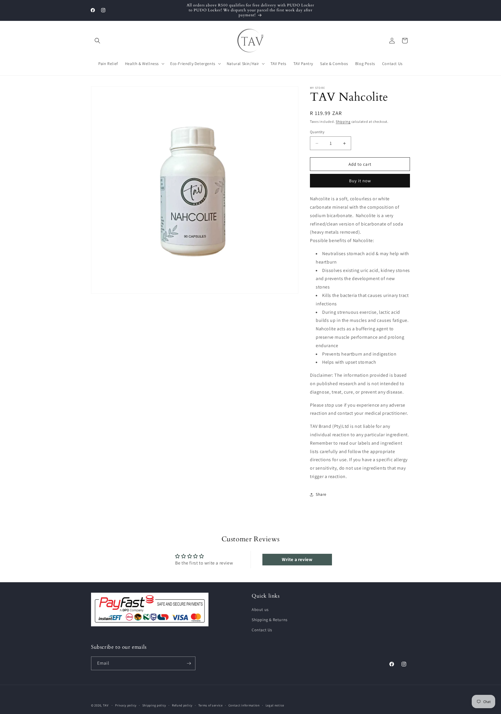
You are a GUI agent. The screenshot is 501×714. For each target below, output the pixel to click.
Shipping (343, 121)
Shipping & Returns (270, 619)
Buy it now (360, 180)
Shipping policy (154, 705)
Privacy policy (126, 705)
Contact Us (262, 629)
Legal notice (275, 705)
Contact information (244, 705)
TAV (106, 705)
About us (260, 609)
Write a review (297, 559)
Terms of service (210, 705)
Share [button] (321, 494)
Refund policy (182, 705)
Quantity (317, 131)
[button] (97, 40)
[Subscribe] (188, 663)
